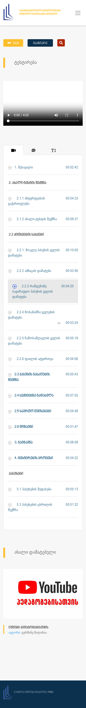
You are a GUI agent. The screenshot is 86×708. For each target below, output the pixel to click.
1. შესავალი (23, 167)
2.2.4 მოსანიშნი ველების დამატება (31, 315)
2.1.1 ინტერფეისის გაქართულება (26, 201)
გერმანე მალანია (34, 632)
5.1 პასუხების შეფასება (33, 489)
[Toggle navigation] (78, 13)
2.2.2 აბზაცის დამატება (33, 271)
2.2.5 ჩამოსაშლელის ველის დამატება (34, 341)
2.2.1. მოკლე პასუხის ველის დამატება (34, 253)
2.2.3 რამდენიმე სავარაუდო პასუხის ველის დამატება (32, 292)
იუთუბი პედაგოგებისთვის (29, 627)
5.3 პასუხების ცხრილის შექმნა (30, 507)
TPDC (50, 692)
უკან (15, 43)
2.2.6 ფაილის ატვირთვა (34, 359)
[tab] (13, 150)
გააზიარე (40, 43)
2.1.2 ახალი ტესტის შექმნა (36, 219)
